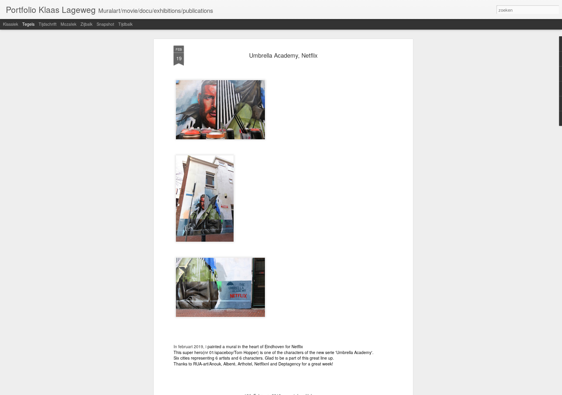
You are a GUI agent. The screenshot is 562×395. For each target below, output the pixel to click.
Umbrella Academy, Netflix (283, 55)
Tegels (28, 24)
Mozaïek (68, 24)
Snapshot (105, 24)
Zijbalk (86, 24)
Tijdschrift (47, 24)
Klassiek (10, 24)
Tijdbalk (125, 24)
